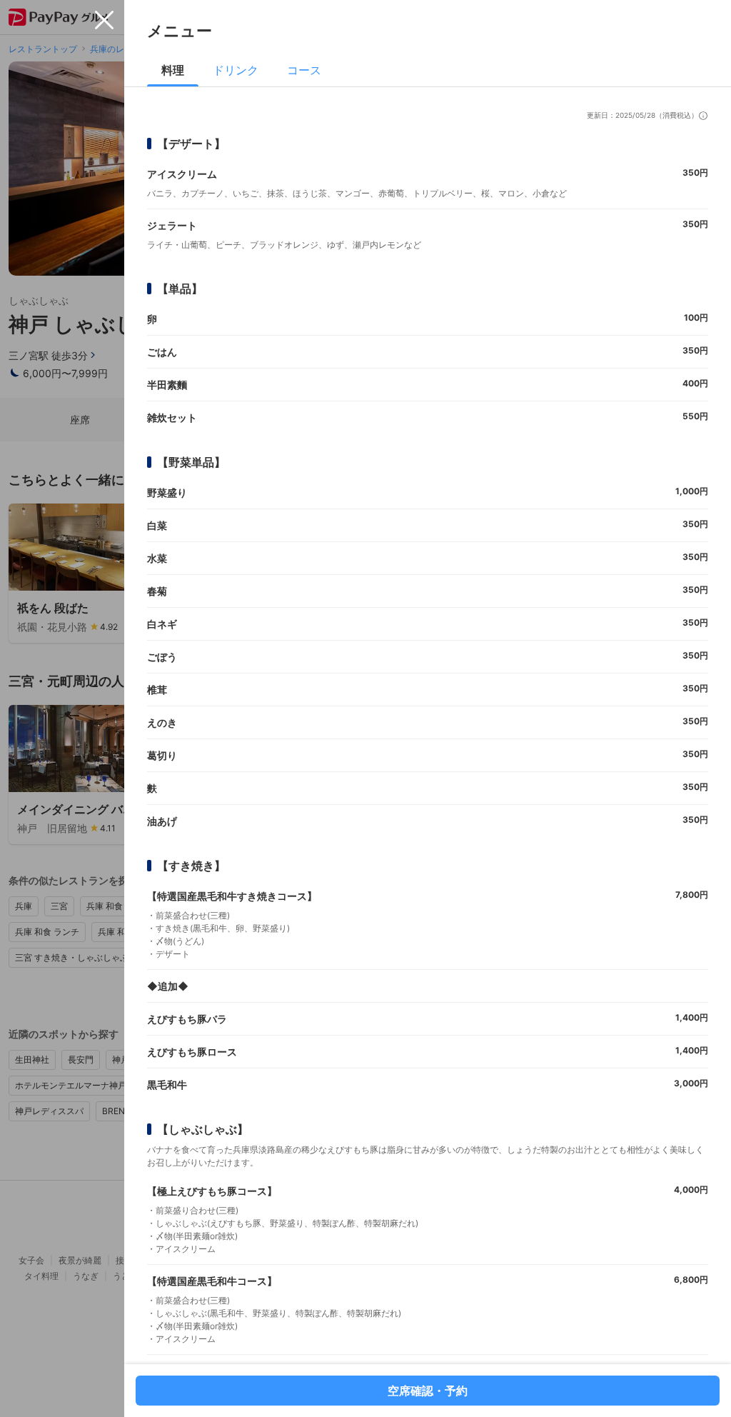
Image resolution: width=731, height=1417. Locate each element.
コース (304, 70)
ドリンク (235, 70)
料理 (172, 70)
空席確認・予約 (428, 1390)
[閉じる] (104, 20)
